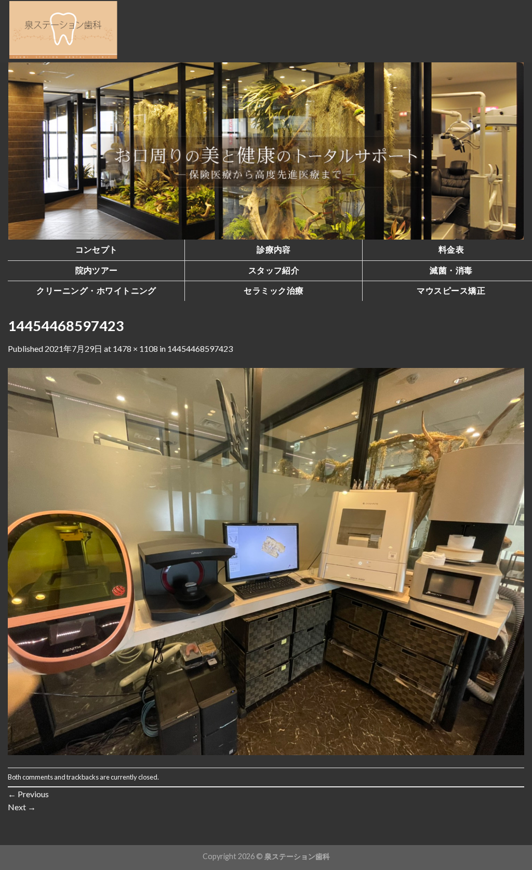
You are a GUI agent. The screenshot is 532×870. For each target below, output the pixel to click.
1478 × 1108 (135, 348)
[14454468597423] (266, 560)
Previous (28, 794)
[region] (266, 151)
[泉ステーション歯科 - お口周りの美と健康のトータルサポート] (63, 31)
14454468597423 (200, 348)
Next (22, 807)
